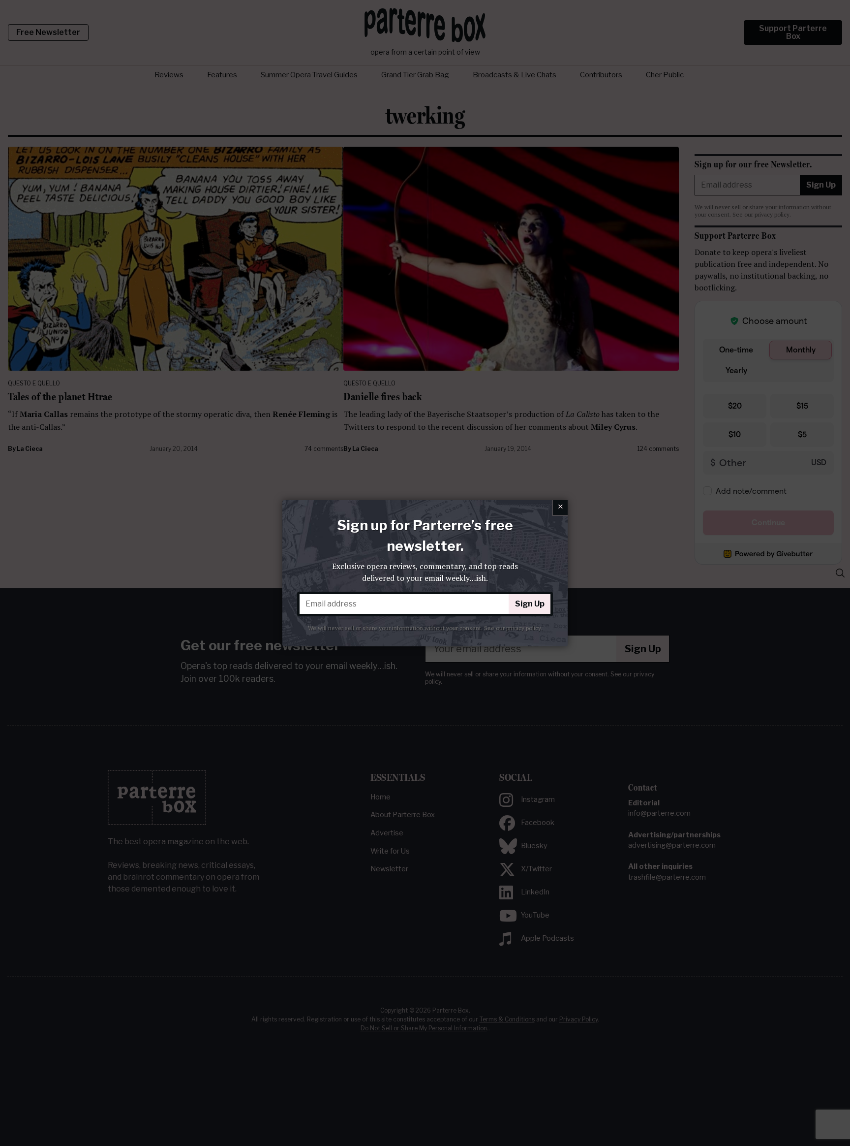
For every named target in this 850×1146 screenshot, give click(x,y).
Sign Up (530, 603)
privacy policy (523, 628)
